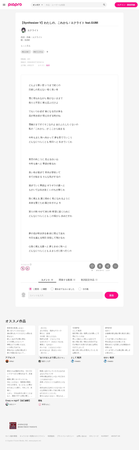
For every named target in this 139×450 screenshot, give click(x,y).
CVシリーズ (94, 436)
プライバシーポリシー (65, 436)
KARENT (104, 436)
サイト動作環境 (11, 436)
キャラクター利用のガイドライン (32, 436)
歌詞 (48, 65)
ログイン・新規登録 (126, 4)
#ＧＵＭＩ (26, 52)
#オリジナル (38, 52)
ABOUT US (115, 436)
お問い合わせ (82, 436)
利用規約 (51, 436)
